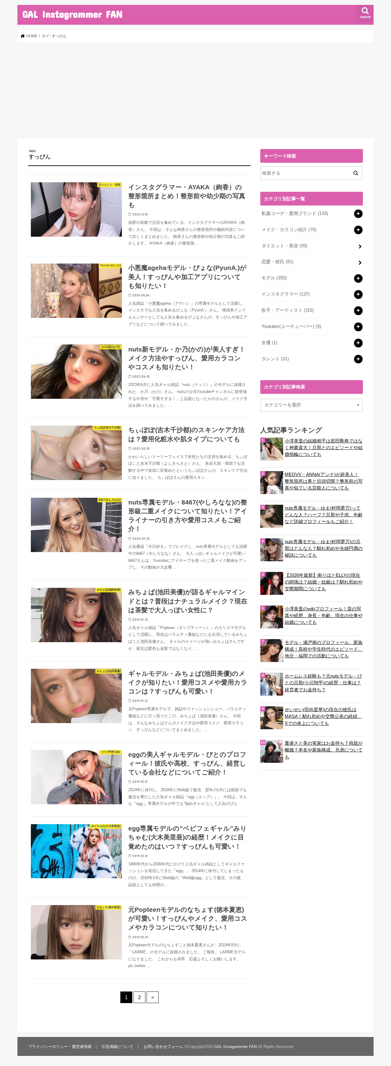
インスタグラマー (285, 294)
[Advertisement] (195, 90)
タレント (275, 358)
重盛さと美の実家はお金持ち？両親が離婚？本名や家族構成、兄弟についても (324, 750)
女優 (269, 342)
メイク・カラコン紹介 (288, 229)
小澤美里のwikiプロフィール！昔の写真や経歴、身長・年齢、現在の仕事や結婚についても (324, 615)
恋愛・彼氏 (277, 261)
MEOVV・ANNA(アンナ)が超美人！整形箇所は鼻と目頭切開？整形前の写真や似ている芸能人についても (324, 481)
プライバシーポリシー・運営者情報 (60, 1046)
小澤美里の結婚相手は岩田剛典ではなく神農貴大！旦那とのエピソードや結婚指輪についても (324, 447)
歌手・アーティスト (287, 310)
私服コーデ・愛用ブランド (294, 213)
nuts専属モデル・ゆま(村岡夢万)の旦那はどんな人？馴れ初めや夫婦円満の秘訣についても (324, 548)
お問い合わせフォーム (163, 1046)
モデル (274, 277)
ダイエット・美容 (284, 245)
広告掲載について (117, 1046)
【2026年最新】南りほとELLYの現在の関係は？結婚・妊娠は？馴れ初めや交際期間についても (324, 582)
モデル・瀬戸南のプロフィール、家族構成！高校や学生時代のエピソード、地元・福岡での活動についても (324, 649)
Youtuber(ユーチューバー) (291, 326)
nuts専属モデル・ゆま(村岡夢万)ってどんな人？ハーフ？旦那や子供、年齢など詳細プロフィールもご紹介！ (324, 515)
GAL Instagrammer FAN (72, 14)
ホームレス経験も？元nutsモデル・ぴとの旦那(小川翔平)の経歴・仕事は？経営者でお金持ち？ (323, 683)
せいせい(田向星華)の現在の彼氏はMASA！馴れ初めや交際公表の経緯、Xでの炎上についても (323, 716)
